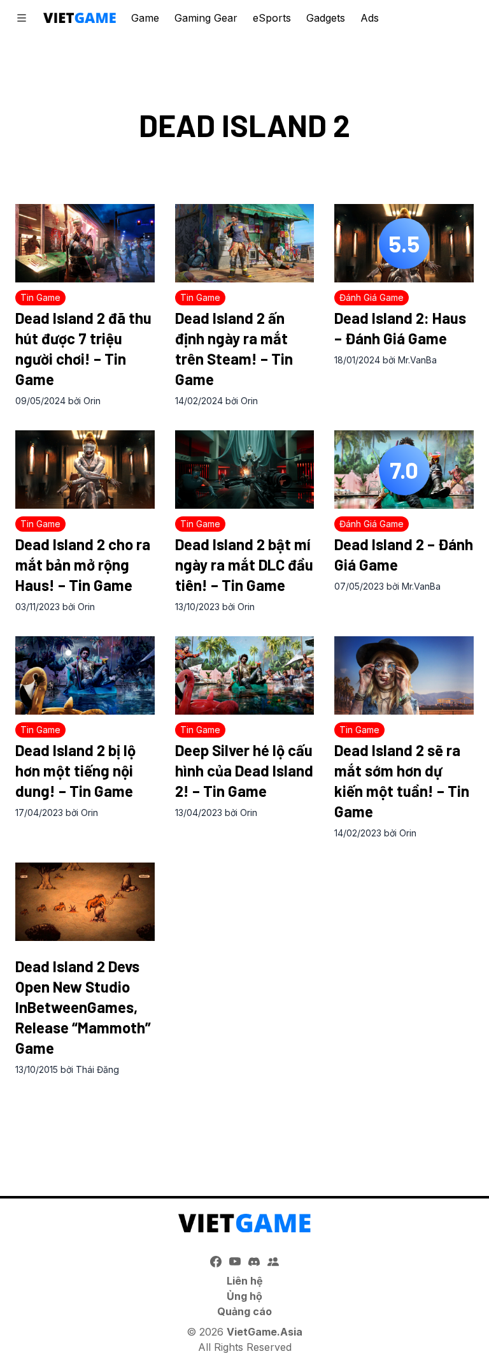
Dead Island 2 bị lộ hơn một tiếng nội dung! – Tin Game (75, 770)
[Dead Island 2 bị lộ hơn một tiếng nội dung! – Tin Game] (85, 675)
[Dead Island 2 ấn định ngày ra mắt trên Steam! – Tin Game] (245, 243)
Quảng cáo (244, 1311)
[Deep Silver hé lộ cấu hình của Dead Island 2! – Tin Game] (245, 675)
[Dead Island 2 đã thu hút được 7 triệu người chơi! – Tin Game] (85, 243)
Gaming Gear (205, 17)
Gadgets (325, 17)
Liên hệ (245, 1280)
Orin (92, 400)
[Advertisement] (244, 1122)
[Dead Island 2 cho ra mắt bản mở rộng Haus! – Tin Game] (85, 469)
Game (145, 17)
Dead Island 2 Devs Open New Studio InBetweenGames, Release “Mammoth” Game (83, 1007)
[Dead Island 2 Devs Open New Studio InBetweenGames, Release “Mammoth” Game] (85, 902)
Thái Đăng (97, 1069)
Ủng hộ (244, 1296)
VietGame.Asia (264, 1331)
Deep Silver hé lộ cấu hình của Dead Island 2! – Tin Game (244, 770)
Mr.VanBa (417, 359)
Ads (369, 17)
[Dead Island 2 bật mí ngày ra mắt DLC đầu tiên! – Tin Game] (245, 469)
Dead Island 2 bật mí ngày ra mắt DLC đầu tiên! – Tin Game (244, 564)
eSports (272, 17)
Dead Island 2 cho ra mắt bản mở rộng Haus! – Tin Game (82, 564)
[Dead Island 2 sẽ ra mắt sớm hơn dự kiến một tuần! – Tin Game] (404, 675)
